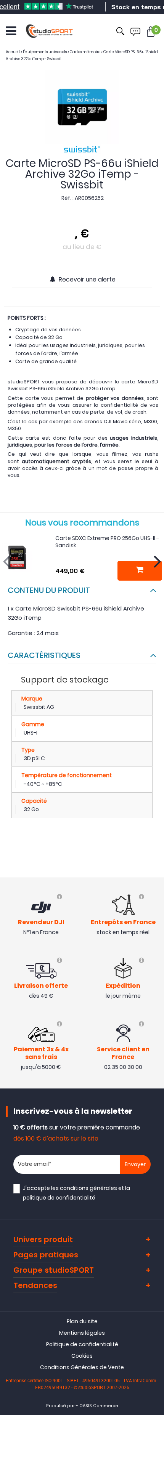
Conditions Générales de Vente (82, 1367)
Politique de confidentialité (82, 1344)
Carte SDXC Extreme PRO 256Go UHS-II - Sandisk (107, 542)
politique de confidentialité (59, 1197)
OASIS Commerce (98, 1406)
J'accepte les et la (76, 1192)
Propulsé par (60, 1406)
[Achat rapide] (139, 571)
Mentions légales (82, 1333)
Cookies (82, 1356)
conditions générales (88, 1188)
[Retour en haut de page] (154, 1023)
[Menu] (11, 31)
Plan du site (82, 1321)
